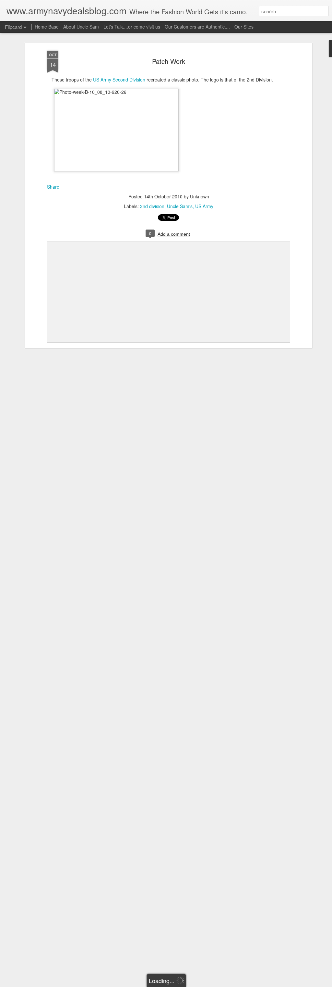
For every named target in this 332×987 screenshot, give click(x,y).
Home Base (47, 26)
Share (53, 186)
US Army (204, 206)
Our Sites (244, 26)
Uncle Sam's (180, 206)
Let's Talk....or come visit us (131, 26)
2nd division (152, 206)
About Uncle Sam (81, 26)
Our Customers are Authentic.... (197, 26)
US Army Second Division (119, 79)
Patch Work (168, 61)
